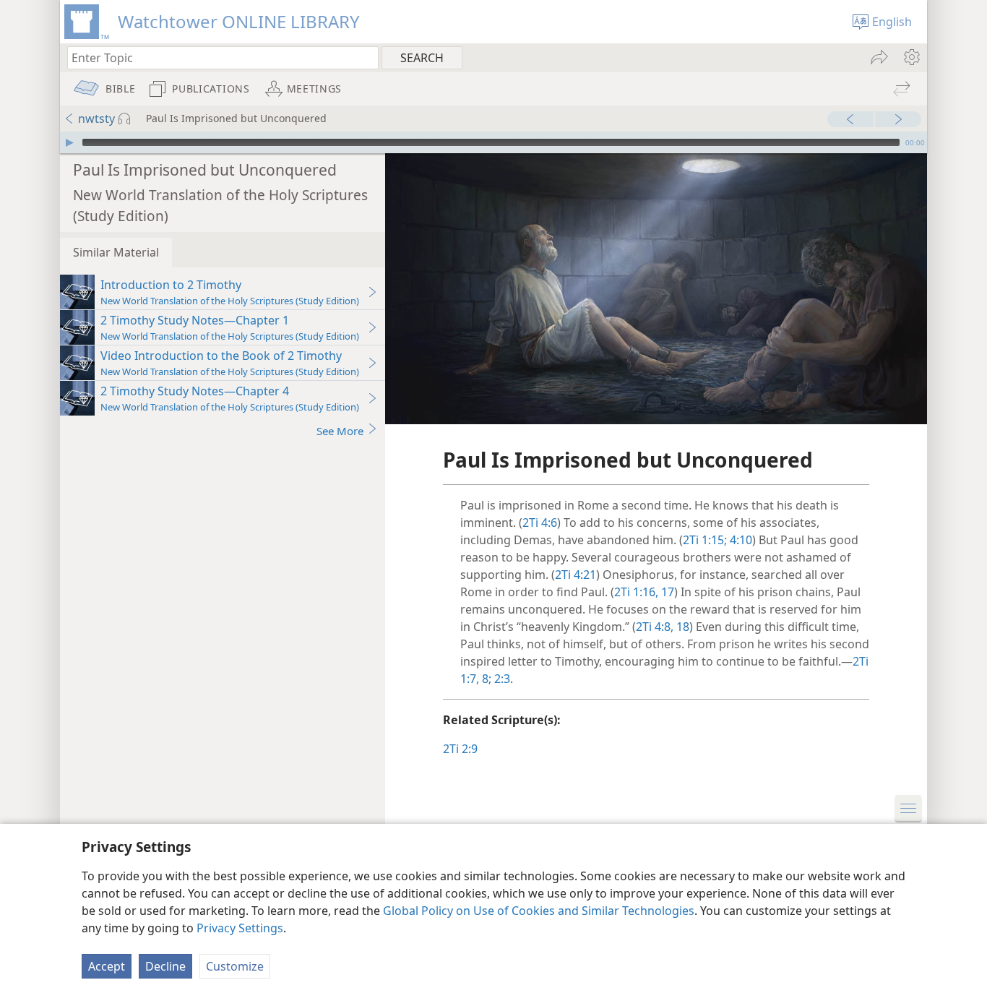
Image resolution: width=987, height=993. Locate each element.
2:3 (500, 679)
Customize (235, 966)
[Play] (69, 142)
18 (681, 627)
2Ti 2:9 (460, 749)
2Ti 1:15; (705, 540)
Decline (165, 966)
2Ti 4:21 (575, 575)
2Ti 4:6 (539, 522)
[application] (493, 142)
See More (339, 431)
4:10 (739, 540)
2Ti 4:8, (654, 627)
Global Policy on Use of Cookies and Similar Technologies (538, 911)
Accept (106, 966)
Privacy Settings (240, 928)
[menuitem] (910, 57)
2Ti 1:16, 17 (644, 592)
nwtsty (96, 118)
